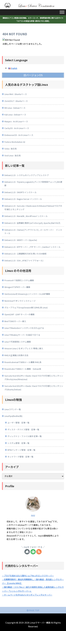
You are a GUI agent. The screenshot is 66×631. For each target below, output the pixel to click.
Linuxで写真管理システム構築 (17, 341)
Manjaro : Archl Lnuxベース (16, 121)
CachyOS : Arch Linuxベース (16, 128)
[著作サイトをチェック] (27, 551)
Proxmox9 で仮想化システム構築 (19, 280)
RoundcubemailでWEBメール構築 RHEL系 (22, 362)
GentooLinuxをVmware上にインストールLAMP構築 (27, 293)
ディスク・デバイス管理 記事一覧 (23, 429)
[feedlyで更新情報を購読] (33, 551)
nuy (33, 515)
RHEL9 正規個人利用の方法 (16, 355)
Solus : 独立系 (10, 148)
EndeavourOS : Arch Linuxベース (18, 135)
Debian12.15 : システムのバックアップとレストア (26, 175)
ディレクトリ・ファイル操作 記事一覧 (25, 436)
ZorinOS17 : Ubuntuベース (16, 101)
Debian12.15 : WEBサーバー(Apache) (20, 240)
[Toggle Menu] (62, 12)
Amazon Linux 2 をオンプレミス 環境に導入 (23, 348)
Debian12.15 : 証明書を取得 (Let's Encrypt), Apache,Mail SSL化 (32, 222)
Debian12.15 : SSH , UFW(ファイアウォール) (23, 260)
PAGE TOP (34, 610)
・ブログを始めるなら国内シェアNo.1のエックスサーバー (28, 575)
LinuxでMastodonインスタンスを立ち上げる (24, 327)
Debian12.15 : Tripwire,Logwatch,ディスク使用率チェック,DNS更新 (33, 183)
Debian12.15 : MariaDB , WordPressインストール (26, 216)
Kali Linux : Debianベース (15, 114)
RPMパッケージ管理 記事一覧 (21, 449)
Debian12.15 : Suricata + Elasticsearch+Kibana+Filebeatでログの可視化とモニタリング (33, 207)
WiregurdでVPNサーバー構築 (17, 287)
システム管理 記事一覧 (18, 443)
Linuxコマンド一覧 (12, 409)
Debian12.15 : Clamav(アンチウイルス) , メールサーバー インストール (33, 231)
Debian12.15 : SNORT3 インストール (20, 192)
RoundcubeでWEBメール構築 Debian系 (22, 368)
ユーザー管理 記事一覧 (18, 422)
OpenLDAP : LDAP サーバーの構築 (19, 314)
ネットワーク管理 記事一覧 (20, 456)
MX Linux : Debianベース (14, 107)
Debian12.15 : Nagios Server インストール (23, 199)
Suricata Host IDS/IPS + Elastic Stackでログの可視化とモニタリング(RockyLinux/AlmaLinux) (33, 377)
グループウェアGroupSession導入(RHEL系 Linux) (26, 307)
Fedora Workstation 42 (14, 141)
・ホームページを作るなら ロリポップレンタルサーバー (27, 594)
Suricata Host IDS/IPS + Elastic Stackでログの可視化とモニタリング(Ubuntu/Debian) (33, 387)
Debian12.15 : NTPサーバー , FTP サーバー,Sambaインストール (32, 246)
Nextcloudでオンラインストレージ (20, 300)
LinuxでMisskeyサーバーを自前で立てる (22, 334)
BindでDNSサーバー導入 (15, 321)
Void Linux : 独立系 (12, 155)
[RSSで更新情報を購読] (39, 551)
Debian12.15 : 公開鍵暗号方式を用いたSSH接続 (25, 253)
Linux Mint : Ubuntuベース (15, 94)
